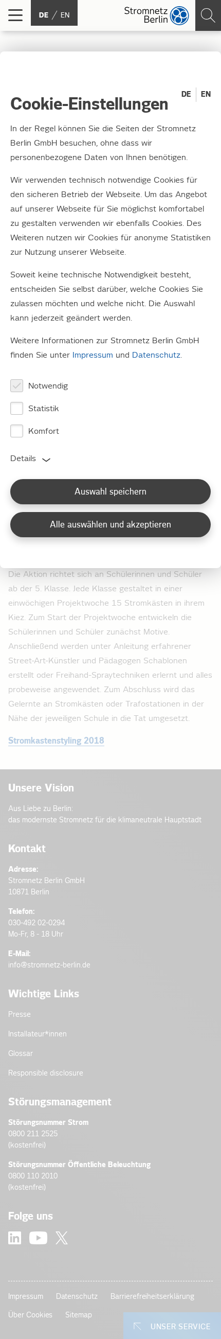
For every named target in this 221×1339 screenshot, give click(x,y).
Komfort (43, 431)
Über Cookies (30, 1315)
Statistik (43, 409)
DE (186, 94)
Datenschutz (77, 1296)
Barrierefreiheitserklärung (152, 1296)
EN (206, 94)
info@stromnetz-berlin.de (49, 965)
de (43, 15)
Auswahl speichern (110, 492)
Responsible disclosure (45, 1073)
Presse (19, 1014)
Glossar (20, 1053)
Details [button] (23, 459)
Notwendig (48, 386)
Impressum (25, 1296)
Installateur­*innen (37, 1034)
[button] (15, 15)
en (65, 15)
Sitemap (78, 1315)
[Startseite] (156, 15)
